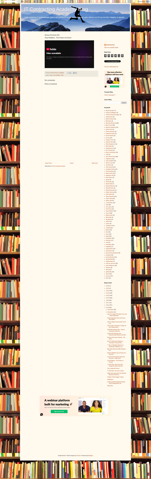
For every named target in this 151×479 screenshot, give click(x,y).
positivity (108, 255)
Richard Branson (110, 186)
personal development (112, 253)
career (107, 223)
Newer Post (48, 163)
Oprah (107, 179)
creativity (108, 228)
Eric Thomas (109, 150)
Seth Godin (109, 194)
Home (71, 163)
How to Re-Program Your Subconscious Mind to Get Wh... (117, 334)
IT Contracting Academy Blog (56, 9)
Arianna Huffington (111, 112)
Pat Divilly (108, 181)
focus (107, 234)
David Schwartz (110, 131)
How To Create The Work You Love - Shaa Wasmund (117, 314)
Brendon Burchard (111, 123)
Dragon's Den (110, 140)
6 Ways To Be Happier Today (115, 377)
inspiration (109, 238)
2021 (107, 298)
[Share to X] (72, 73)
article (107, 221)
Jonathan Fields (110, 169)
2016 (107, 305)
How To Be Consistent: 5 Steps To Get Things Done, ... (116, 326)
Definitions (110, 379)
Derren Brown (110, 135)
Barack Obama (110, 119)
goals (107, 236)
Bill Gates (108, 121)
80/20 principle (110, 110)
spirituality (108, 272)
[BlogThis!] (70, 73)
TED (107, 204)
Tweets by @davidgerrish (111, 66)
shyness (108, 267)
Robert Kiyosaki (110, 190)
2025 (107, 288)
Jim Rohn (108, 165)
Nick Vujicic (109, 177)
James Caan (109, 163)
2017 (107, 302)
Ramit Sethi (109, 184)
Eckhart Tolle (109, 142)
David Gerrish (110, 45)
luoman (79, 455)
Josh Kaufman (110, 171)
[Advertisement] (71, 145)
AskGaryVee (109, 117)
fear (107, 232)
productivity (109, 259)
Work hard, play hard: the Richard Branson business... (116, 374)
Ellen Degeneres (110, 144)
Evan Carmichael (110, 152)
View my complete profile (111, 47)
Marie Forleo (109, 173)
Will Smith (108, 217)
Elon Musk (109, 146)
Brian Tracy (109, 125)
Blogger (90, 455)
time (107, 278)
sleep (107, 269)
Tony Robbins (56, 75)
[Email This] (68, 73)
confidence (109, 225)
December (111, 309)
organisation (109, 248)
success (108, 276)
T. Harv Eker (109, 202)
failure (107, 230)
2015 (107, 307)
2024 (107, 290)
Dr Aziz (108, 138)
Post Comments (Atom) (58, 166)
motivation (109, 244)
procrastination (110, 257)
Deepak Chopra (110, 133)
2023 (107, 293)
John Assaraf (109, 167)
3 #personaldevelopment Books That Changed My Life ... (116, 382)
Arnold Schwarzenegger (112, 114)
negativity (108, 246)
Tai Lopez (108, 207)
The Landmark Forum (113, 368)
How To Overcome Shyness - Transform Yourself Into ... (115, 341)
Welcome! (110, 385)
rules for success (110, 263)
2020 (107, 300)
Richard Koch (109, 188)
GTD (107, 154)
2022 (107, 295)
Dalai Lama (109, 129)
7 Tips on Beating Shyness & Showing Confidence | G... (115, 345)
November (111, 312)
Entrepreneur (109, 148)
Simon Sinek (109, 198)
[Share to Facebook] (74, 73)
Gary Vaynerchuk (110, 156)
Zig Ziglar (108, 219)
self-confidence (110, 265)
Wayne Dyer (109, 215)
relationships (109, 261)
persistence (109, 251)
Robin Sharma (110, 192)
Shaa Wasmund (110, 196)
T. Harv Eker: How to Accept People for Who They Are (115, 365)
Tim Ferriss (109, 209)
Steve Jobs (109, 200)
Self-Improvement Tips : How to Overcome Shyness (116, 330)
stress (107, 274)
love (107, 242)
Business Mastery (111, 127)
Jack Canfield (109, 161)
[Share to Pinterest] (76, 73)
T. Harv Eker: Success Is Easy (115, 370)
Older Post (95, 163)
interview (108, 240)
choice (51, 75)
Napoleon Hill (110, 175)
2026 (107, 286)
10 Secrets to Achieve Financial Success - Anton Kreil (116, 357)
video (62, 75)
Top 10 (108, 213)
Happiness (109, 158)
